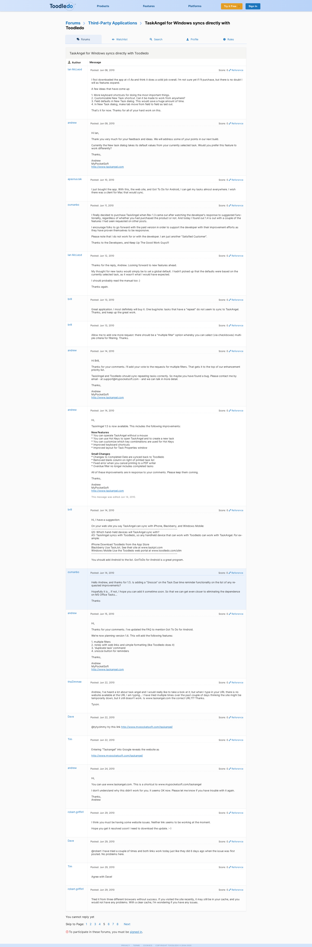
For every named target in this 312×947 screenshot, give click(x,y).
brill (70, 298)
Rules (231, 39)
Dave (71, 716)
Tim (70, 739)
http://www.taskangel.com (107, 166)
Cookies (147, 945)
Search (158, 39)
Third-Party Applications (112, 22)
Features (149, 6)
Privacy (125, 945)
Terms (136, 945)
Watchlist (121, 39)
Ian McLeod (75, 69)
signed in (136, 932)
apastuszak (75, 179)
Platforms (195, 6)
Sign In (253, 6)
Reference (237, 70)
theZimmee (74, 681)
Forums (73, 22)
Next (127, 924)
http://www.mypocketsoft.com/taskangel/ (147, 726)
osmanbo (73, 204)
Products (103, 6)
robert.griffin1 (76, 811)
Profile (194, 39)
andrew (72, 122)
